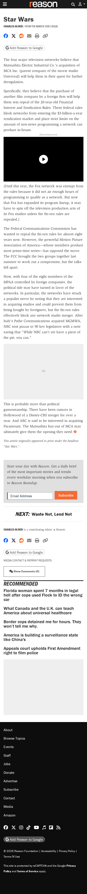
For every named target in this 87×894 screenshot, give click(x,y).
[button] (82, 4)
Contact (9, 798)
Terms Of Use (12, 856)
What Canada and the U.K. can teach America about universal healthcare (39, 610)
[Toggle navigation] (5, 4)
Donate (9, 772)
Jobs (7, 764)
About (8, 730)
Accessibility (48, 851)
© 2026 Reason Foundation (21, 851)
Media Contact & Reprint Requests (28, 560)
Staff (7, 755)
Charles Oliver (13, 26)
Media (8, 806)
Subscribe (65, 495)
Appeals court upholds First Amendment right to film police (42, 650)
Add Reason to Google (26, 48)
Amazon (10, 815)
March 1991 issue (47, 26)
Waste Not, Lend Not (43, 514)
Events (9, 746)
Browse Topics (14, 738)
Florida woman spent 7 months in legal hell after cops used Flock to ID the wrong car (43, 595)
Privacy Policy (67, 851)
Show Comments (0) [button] (26, 571)
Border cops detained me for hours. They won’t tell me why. (42, 624)
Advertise (10, 781)
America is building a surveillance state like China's (41, 637)
